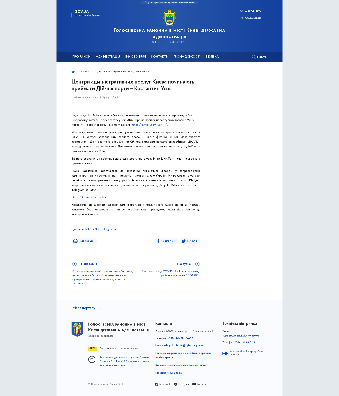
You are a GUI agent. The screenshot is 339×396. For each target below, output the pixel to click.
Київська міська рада (168, 372)
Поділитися (168, 241)
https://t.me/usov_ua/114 (148, 125)
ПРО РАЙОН (81, 56)
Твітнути (192, 241)
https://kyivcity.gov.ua (100, 229)
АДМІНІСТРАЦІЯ (108, 56)
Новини (85, 71)
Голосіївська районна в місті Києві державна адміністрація (183, 355)
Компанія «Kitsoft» (239, 351)
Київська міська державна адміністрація (180, 365)
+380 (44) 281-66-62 (180, 338)
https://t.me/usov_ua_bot (89, 197)
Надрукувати (86, 241)
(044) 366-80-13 (245, 342)
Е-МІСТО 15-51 (135, 56)
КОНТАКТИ (159, 56)
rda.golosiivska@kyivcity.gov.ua (183, 345)
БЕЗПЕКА (212, 56)
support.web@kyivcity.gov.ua (240, 335)
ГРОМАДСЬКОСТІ (187, 56)
